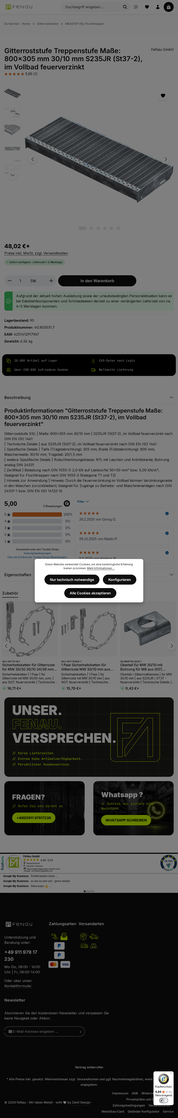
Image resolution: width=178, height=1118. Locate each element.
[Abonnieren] (80, 1031)
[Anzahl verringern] (9, 280)
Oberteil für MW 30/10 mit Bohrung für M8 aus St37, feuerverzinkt (141, 667)
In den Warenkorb (97, 280)
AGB (135, 1093)
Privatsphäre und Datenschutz (148, 1099)
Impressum (120, 1093)
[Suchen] (125, 7)
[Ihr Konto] (158, 7)
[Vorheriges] (33, 159)
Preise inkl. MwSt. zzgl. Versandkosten (36, 253)
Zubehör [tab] (10, 593)
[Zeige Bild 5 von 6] (111, 228)
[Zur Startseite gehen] (19, 6)
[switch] (163, 1100)
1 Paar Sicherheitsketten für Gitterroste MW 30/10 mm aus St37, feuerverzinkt (85, 667)
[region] (89, 159)
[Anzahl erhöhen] (51, 280)
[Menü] (136, 7)
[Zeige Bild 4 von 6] (105, 228)
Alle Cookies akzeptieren (90, 593)
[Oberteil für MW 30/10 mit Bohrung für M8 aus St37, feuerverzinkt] (148, 629)
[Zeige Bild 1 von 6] (82, 228)
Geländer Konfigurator (143, 1111)
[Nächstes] (165, 159)
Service (168, 1111)
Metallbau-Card (113, 1111)
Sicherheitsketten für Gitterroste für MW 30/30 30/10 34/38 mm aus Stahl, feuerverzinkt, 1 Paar (28, 667)
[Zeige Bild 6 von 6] (118, 228)
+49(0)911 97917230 (33, 818)
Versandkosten (88, 1079)
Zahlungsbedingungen (128, 1105)
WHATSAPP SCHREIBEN (126, 820)
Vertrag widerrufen (89, 1067)
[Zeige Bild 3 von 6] (98, 228)
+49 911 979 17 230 (20, 955)
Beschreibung (17, 397)
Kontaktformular (17, 986)
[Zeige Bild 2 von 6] (91, 228)
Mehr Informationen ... (101, 568)
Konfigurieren (119, 579)
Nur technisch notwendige (72, 579)
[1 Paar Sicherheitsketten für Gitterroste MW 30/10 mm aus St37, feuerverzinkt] (89, 629)
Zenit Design (81, 1102)
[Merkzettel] (147, 7)
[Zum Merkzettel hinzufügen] (163, 95)
